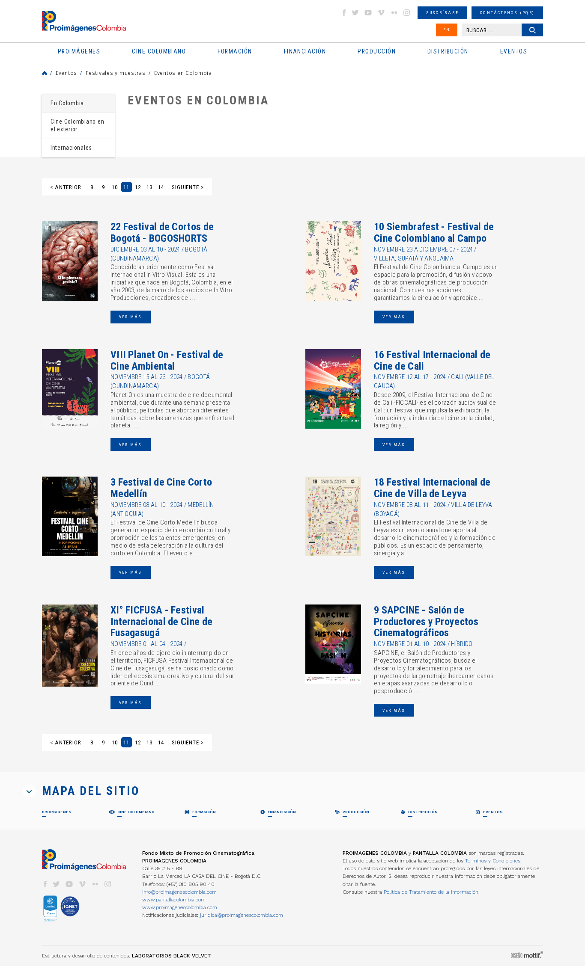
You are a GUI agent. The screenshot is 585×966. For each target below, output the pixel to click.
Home (44, 73)
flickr (394, 12)
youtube (368, 12)
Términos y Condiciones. (493, 861)
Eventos (66, 72)
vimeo (381, 12)
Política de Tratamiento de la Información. (432, 892)
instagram (407, 12)
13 (149, 187)
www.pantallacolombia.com (174, 900)
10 (115, 187)
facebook (344, 12)
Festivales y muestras (116, 72)
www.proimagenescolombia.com (179, 907)
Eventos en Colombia (183, 72)
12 (138, 187)
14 (161, 187)
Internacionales (71, 147)
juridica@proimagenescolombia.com (241, 915)
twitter (355, 12)
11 (126, 187)
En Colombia (67, 103)
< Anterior (65, 187)
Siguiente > (188, 187)
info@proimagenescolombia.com (179, 892)
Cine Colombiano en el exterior (77, 125)
